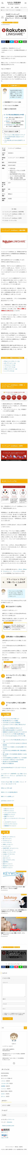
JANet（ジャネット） (8, 844)
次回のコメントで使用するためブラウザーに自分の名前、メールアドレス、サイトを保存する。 (14, 1014)
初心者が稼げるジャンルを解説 (10, 720)
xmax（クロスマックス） (9, 859)
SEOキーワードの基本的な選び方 (9, 792)
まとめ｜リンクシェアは (10, 220)
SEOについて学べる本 (6, 788)
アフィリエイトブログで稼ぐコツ (11, 718)
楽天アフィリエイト (8, 863)
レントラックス (6, 846)
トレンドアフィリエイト (10, 812)
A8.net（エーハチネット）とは (11, 361)
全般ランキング (4, 1132)
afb (7, 117)
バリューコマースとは (9, 367)
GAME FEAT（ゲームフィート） (11, 848)
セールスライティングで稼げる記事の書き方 (14, 734)
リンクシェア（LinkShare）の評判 (13, 218)
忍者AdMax (5, 861)
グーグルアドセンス (8, 850)
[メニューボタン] (25, 3)
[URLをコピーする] (25, 41)
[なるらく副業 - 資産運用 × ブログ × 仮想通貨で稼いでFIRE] (14, 3)
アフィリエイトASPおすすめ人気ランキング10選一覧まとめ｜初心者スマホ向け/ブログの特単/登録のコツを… (18, 666)
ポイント (3, 1096)
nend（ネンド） (7, 858)
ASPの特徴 (16, 22)
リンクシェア (6, 856)
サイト (4, 1008)
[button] (3, 41)
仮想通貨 (3, 1086)
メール (5, 1003)
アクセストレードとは (9, 365)
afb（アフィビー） (7, 838)
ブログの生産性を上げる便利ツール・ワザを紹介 (15, 757)
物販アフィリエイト (9, 816)
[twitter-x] (14, 1063)
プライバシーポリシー (9, 1146)
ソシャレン (3, 1088)
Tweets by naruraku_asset (7, 1125)
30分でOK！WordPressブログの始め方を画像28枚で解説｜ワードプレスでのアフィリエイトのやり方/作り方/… (18, 627)
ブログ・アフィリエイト (7, 22)
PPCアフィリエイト (9, 810)
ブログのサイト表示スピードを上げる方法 (13, 759)
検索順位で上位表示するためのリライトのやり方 (15, 732)
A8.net (7, 121)
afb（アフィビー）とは (10, 363)
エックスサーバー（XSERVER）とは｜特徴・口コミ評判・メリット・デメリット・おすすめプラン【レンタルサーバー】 (14, 775)
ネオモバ (3, 1093)
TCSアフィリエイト (8, 867)
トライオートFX (4, 1083)
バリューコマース (17, 571)
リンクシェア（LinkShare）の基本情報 (14, 211)
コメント (5, 982)
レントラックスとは (9, 371)
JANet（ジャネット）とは (10, 369)
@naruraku (9, 1122)
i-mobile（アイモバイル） (9, 854)
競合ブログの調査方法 (8, 763)
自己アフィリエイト (9, 808)
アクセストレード (7, 571)
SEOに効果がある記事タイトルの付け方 (12, 730)
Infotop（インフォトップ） (9, 852)
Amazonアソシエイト (8, 865)
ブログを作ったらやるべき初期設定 (11, 722)
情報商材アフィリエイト (10, 825)
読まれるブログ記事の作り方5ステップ (12, 728)
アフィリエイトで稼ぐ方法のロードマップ (14, 134)
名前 (4, 998)
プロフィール (11, 1119)
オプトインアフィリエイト (10, 823)
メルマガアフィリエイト (10, 822)
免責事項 (21, 1146)
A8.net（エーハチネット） (9, 836)
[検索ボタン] (2, 3)
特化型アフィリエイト (9, 814)
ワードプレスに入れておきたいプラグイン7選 (14, 735)
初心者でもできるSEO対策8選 (10, 761)
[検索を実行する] (25, 1027)
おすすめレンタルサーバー (7, 800)
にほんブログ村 (4, 1137)
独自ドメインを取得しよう (7, 796)
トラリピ (3, 1081)
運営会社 (16, 1146)
